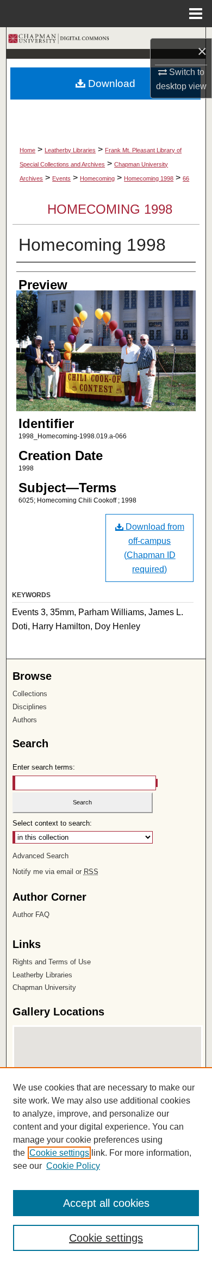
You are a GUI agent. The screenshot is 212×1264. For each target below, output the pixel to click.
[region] (106, 1165)
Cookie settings (59, 1152)
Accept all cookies (106, 1203)
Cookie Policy (73, 1165)
